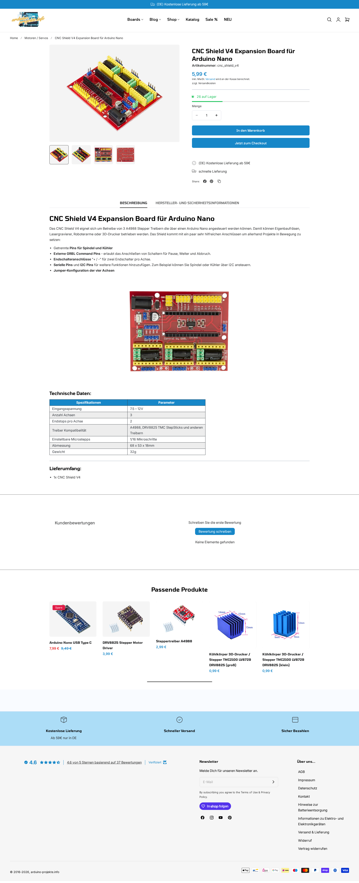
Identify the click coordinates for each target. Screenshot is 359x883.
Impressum (306, 780)
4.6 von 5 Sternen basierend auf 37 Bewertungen (104, 762)
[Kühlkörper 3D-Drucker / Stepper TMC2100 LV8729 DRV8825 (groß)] (232, 624)
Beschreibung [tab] (133, 203)
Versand (210, 78)
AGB (301, 772)
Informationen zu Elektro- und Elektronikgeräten (321, 821)
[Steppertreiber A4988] (179, 618)
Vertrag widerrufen (312, 849)
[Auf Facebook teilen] (205, 181)
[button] (329, 19)
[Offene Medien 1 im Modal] (171, 52)
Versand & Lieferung (313, 832)
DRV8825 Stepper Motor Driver (123, 645)
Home (14, 38)
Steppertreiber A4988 (174, 641)
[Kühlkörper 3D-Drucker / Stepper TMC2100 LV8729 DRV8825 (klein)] (285, 624)
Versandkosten (207, 83)
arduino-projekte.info (45, 872)
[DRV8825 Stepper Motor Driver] (126, 619)
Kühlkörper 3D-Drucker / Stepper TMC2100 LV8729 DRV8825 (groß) (230, 659)
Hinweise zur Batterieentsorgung (312, 807)
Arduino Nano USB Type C (70, 642)
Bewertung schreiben (215, 531)
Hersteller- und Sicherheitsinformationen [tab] (197, 203)
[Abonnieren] (273, 782)
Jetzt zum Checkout (251, 143)
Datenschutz (307, 788)
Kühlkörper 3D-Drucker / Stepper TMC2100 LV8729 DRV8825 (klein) (283, 659)
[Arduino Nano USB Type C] (72, 619)
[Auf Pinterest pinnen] (211, 181)
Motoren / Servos (36, 38)
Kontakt (304, 796)
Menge (197, 106)
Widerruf (305, 841)
